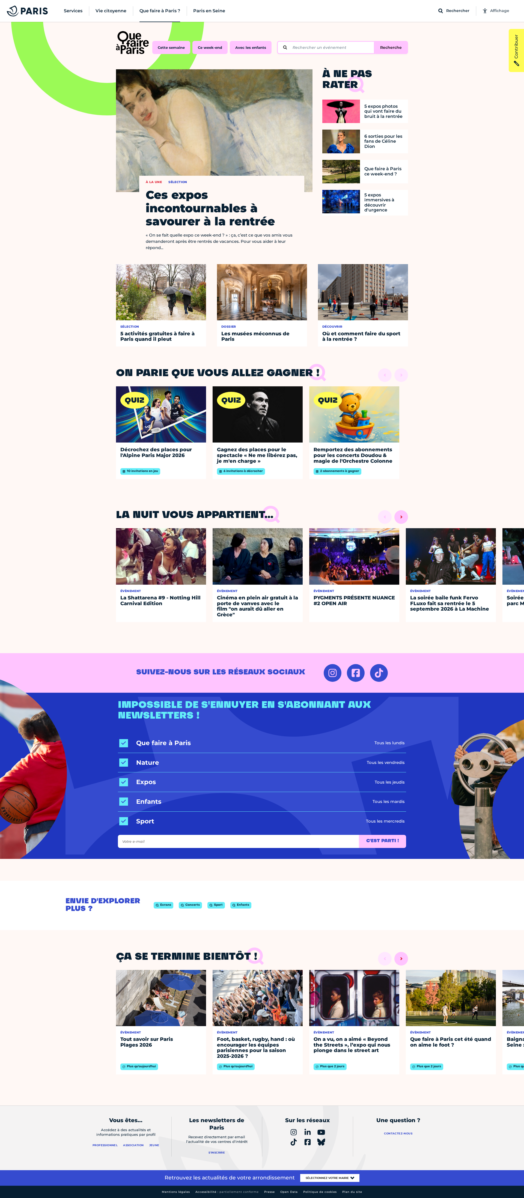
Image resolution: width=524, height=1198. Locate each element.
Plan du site (352, 1192)
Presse (269, 1192)
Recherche (391, 47)
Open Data (289, 1192)
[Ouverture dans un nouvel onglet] (332, 673)
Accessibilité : (227, 1192)
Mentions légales (176, 1192)
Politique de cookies (320, 1192)
